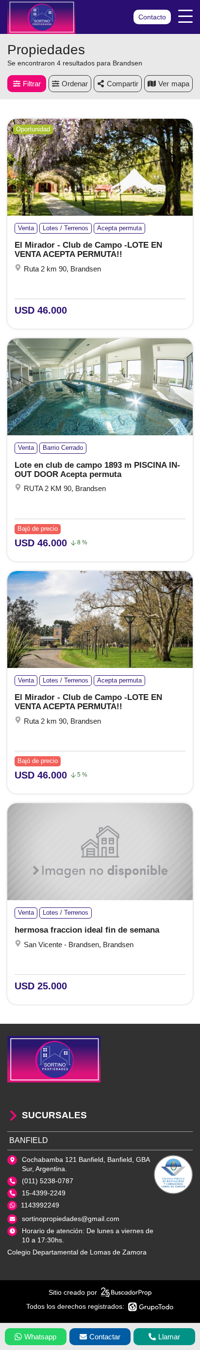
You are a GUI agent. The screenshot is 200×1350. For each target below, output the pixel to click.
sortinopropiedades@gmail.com (70, 1219)
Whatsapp (40, 1337)
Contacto (152, 17)
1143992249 (40, 1205)
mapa (180, 83)
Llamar (169, 1337)
